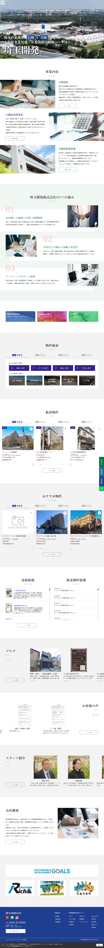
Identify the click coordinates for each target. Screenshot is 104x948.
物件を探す (15, 139)
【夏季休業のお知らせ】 (20, 606)
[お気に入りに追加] (31, 428)
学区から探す (86, 368)
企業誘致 (57, 916)
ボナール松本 (58, 613)
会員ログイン (94, 924)
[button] (33, 465)
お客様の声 (71, 922)
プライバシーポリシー (17, 939)
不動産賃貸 (57, 922)
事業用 (17, 355)
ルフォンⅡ (57, 590)
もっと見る (68, 106)
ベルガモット (58, 598)
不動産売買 (57, 919)
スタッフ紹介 (72, 919)
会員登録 (93, 922)
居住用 (41, 355)
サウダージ (57, 605)
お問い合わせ (16, 931)
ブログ (70, 916)
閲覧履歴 (82, 919)
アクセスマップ (83, 922)
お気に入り (82, 916)
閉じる (99, 945)
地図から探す (64, 368)
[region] (28, 603)
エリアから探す (43, 368)
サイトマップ (9, 939)
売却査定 (93, 927)
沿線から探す (20, 368)
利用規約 (24, 939)
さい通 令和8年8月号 (19, 590)
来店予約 (93, 919)
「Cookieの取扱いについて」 (16, 946)
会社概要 (71, 924)
